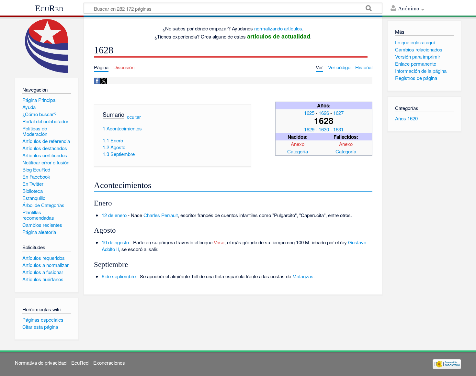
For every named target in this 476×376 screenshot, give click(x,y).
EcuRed (49, 8)
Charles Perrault (160, 215)
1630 (324, 129)
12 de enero (114, 215)
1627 (338, 112)
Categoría (297, 151)
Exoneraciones (109, 362)
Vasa (219, 242)
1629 (309, 129)
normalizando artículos (278, 28)
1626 (324, 112)
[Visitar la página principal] (47, 46)
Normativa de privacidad (40, 362)
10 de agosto (115, 242)
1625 (309, 112)
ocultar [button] (134, 117)
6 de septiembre (119, 276)
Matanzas (302, 276)
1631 (338, 129)
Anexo (297, 143)
